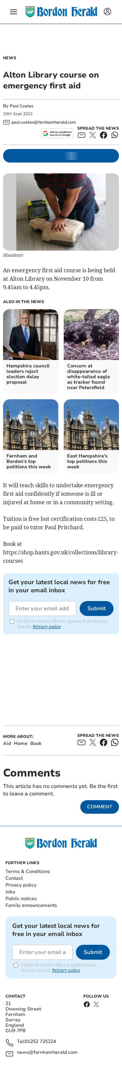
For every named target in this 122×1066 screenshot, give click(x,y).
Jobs (10, 892)
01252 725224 (40, 1042)
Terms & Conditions (27, 871)
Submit (96, 608)
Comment (99, 807)
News (9, 58)
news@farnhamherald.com (47, 1053)
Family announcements (31, 905)
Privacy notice (47, 626)
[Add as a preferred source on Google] (57, 133)
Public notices (21, 898)
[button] (13, 12)
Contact (14, 878)
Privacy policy (20, 885)
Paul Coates (21, 106)
